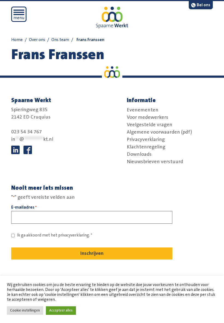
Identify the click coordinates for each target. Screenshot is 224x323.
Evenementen (142, 110)
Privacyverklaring (146, 139)
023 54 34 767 (26, 132)
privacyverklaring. (74, 235)
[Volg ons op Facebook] (27, 150)
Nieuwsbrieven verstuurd (155, 161)
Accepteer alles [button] (61, 310)
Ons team (60, 40)
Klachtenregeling (146, 146)
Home (17, 40)
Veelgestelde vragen (149, 124)
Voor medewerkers (147, 117)
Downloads (139, 154)
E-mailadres (24, 207)
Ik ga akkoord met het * (54, 235)
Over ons (37, 40)
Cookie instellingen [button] (25, 310)
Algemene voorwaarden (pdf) (159, 132)
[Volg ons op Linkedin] (15, 150)
